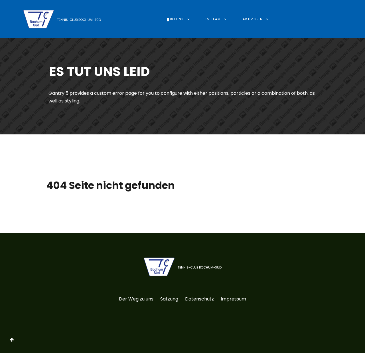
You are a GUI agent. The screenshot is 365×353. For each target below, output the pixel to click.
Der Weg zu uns (136, 299)
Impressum (233, 299)
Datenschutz (199, 299)
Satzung (169, 299)
